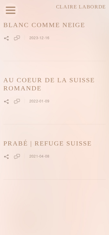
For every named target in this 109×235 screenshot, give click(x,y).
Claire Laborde (81, 7)
